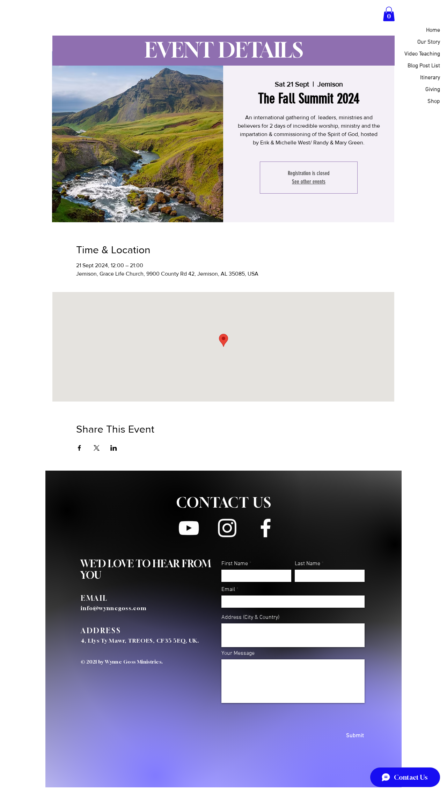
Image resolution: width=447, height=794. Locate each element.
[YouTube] (188, 528)
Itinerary (430, 77)
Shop (433, 101)
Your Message (238, 653)
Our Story (428, 42)
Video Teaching (422, 54)
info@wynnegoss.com (114, 608)
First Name (234, 564)
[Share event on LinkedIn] (113, 448)
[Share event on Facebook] (79, 448)
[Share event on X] (96, 448)
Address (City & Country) (250, 617)
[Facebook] (265, 528)
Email (228, 589)
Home (433, 30)
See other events (308, 181)
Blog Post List (424, 65)
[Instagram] (227, 528)
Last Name (307, 564)
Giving (432, 89)
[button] (389, 14)
